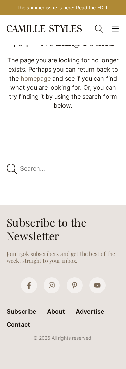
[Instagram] (52, 285)
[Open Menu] (115, 28)
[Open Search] (99, 28)
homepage (35, 78)
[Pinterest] (75, 285)
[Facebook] (29, 285)
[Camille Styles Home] (45, 29)
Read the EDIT (92, 7)
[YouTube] (97, 285)
